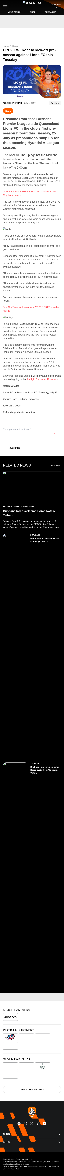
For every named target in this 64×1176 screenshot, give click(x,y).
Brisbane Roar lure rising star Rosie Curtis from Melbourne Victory (44, 770)
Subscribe (15, 448)
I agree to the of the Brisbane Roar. (31, 434)
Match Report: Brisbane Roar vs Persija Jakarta (44, 540)
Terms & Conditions (24, 1159)
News (15, 46)
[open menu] (5, 5)
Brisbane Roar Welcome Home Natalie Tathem (29, 513)
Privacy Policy (26, 434)
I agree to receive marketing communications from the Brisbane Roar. (31, 439)
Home (6, 46)
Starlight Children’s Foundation (42, 379)
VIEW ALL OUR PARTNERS (32, 1090)
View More (56, 465)
